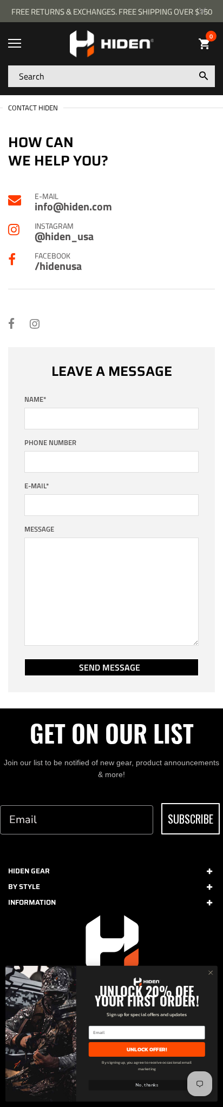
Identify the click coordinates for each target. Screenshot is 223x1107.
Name (35, 399)
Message (39, 529)
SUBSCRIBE (190, 819)
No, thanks (146, 1085)
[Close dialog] (210, 973)
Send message (109, 667)
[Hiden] (111, 44)
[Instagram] (35, 323)
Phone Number (50, 442)
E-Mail (36, 485)
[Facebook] (11, 323)
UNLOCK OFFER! (147, 1049)
